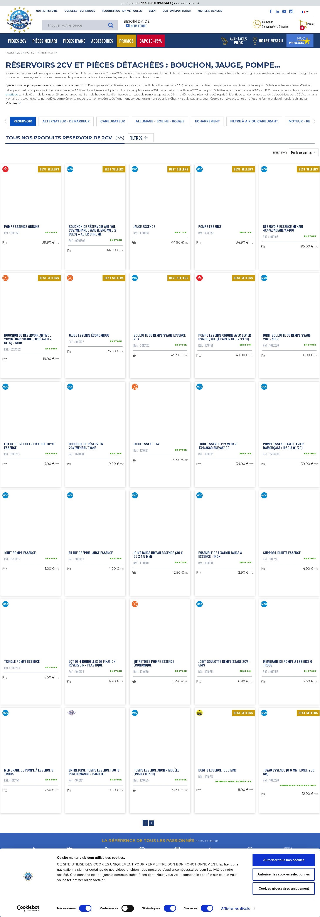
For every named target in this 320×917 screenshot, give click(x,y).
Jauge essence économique (89, 335)
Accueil (10, 52)
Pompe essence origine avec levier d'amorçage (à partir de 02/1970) (224, 337)
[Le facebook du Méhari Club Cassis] (270, 11)
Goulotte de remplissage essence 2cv (159, 337)
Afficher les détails (235, 908)
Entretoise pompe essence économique (153, 663)
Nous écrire (139, 25)
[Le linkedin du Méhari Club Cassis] (277, 11)
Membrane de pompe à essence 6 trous (287, 663)
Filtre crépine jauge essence (91, 552)
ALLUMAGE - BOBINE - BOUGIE (160, 121)
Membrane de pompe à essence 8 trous (28, 772)
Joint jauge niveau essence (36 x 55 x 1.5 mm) (158, 554)
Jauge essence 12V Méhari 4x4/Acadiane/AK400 (217, 445)
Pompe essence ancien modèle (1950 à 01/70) (156, 772)
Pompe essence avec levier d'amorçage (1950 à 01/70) (283, 445)
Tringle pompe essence (22, 661)
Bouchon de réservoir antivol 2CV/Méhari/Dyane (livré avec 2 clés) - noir (28, 338)
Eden (152, 10)
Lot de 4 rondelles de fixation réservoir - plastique (92, 663)
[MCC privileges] (299, 40)
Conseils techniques (79, 10)
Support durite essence (282, 552)
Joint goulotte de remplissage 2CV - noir (286, 337)
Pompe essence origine (21, 226)
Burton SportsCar (177, 10)
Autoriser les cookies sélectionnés (284, 874)
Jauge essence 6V (146, 443)
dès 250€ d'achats (156, 3)
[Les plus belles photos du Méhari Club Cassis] (291, 11)
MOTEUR (31, 52)
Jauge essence (144, 226)
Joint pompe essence (20, 552)
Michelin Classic (210, 10)
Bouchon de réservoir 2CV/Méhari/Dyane (86, 445)
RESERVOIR (47, 52)
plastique (12, 94)
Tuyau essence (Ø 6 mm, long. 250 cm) (288, 772)
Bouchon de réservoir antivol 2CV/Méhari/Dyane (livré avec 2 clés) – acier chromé (92, 230)
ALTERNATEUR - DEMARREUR (66, 121)
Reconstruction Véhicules (122, 10)
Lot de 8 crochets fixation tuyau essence (29, 445)
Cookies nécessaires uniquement (284, 888)
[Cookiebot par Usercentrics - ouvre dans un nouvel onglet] (28, 908)
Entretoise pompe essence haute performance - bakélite (94, 772)
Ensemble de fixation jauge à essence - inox (220, 554)
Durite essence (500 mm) (217, 770)
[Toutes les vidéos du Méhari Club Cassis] (284, 11)
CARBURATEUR (112, 121)
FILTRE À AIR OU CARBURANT (254, 121)
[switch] (127, 908)
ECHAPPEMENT (207, 121)
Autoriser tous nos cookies (283, 860)
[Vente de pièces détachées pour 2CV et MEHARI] (19, 19)
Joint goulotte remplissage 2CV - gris (224, 663)
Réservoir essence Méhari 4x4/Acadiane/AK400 (283, 228)
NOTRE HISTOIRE (46, 10)
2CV (19, 52)
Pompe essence (209, 226)
